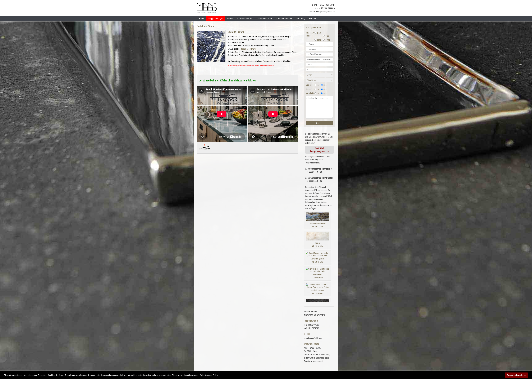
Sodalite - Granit (236, 32)
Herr (319, 32)
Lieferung (300, 18)
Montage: (309, 89)
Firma (327, 39)
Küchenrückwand (284, 18)
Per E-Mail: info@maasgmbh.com (319, 150)
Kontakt (312, 18)
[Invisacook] (204, 150)
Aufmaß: (309, 85)
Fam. (319, 39)
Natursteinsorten (245, 18)
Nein (325, 85)
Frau (327, 35)
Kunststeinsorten (264, 18)
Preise (230, 18)
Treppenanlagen (215, 18)
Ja (318, 85)
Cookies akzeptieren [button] (516, 375)
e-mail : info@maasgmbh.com (322, 11)
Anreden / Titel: (310, 34)
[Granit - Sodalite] (211, 60)
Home (201, 18)
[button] (208, 375)
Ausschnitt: (310, 93)
